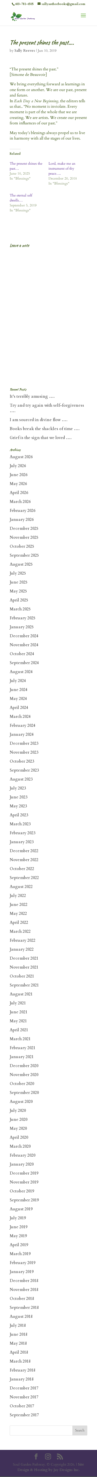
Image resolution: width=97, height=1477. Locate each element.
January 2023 (22, 842)
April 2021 (19, 1030)
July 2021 (18, 1003)
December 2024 (24, 636)
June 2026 (18, 475)
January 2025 (22, 627)
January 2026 (22, 519)
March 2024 (20, 716)
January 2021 (22, 1057)
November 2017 (24, 1397)
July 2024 (18, 681)
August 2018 (21, 1316)
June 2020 (18, 1119)
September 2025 (24, 555)
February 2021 (22, 1048)
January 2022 (22, 949)
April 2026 (19, 492)
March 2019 (20, 1254)
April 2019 (19, 1245)
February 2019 (22, 1263)
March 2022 (20, 931)
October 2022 (22, 869)
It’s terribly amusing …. (32, 396)
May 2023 (18, 806)
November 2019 (24, 1182)
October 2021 (22, 976)
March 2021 (20, 1039)
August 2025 (21, 564)
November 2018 (24, 1289)
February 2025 (22, 618)
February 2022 (22, 940)
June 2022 (18, 904)
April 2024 (19, 707)
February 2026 (22, 510)
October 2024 (22, 654)
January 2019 (22, 1272)
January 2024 (22, 734)
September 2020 (24, 1092)
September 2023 (24, 770)
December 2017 (24, 1388)
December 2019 (24, 1173)
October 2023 (22, 761)
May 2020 (18, 1128)
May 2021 (18, 1021)
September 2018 (24, 1307)
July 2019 (18, 1218)
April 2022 (19, 922)
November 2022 (24, 860)
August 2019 (21, 1209)
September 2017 (24, 1415)
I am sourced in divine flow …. (38, 420)
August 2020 (21, 1101)
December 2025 (24, 528)
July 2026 (18, 466)
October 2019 (22, 1191)
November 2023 (24, 752)
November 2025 (24, 537)
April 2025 (19, 600)
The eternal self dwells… (21, 198)
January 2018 (22, 1379)
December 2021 (24, 958)
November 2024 (24, 645)
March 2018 (20, 1361)
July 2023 (18, 788)
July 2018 (18, 1325)
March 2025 (20, 609)
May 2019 (18, 1236)
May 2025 (18, 591)
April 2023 (19, 815)
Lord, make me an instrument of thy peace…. (61, 168)
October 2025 (22, 546)
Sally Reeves (24, 50)
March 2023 (20, 824)
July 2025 (18, 573)
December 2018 (24, 1280)
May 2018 (18, 1343)
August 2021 (21, 994)
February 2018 (22, 1370)
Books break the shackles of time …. (45, 429)
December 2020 (24, 1066)
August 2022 (21, 886)
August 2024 (21, 672)
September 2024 (24, 663)
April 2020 (19, 1137)
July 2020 (18, 1110)
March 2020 (20, 1146)
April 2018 (19, 1352)
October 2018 (22, 1298)
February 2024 (22, 725)
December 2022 (24, 851)
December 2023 (24, 743)
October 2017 (22, 1406)
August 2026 (21, 457)
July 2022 (18, 895)
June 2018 (18, 1334)
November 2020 (24, 1075)
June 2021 (18, 1012)
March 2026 (20, 501)
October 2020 (22, 1083)
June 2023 (18, 797)
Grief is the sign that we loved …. (41, 438)
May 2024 (18, 698)
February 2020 (22, 1155)
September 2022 (24, 878)
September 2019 (24, 1200)
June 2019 (18, 1227)
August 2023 (21, 779)
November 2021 (24, 967)
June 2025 (18, 582)
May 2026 (18, 484)
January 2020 (22, 1164)
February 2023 (22, 833)
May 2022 (18, 913)
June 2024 (18, 689)
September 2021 (24, 985)
